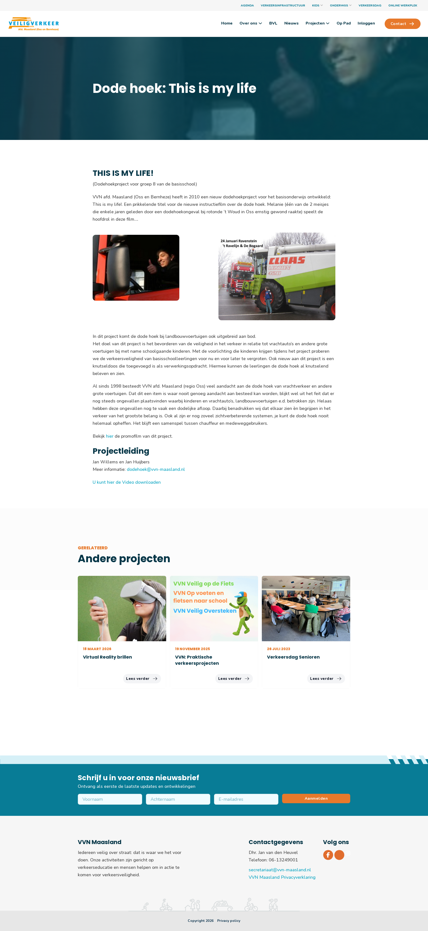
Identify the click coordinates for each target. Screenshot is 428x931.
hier (110, 436)
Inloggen (366, 23)
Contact (398, 24)
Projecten (315, 23)
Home (227, 23)
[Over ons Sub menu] (260, 23)
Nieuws (291, 23)
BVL (273, 23)
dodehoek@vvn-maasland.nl (156, 469)
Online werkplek (402, 5)
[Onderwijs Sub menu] (350, 5)
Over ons (248, 23)
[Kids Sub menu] (321, 5)
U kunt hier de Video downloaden (127, 482)
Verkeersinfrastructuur (283, 5)
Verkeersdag (370, 5)
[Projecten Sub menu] (328, 23)
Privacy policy (228, 920)
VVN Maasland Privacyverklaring (282, 877)
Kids (315, 5)
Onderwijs (339, 5)
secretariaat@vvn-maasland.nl (280, 870)
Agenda (247, 5)
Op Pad (344, 23)
